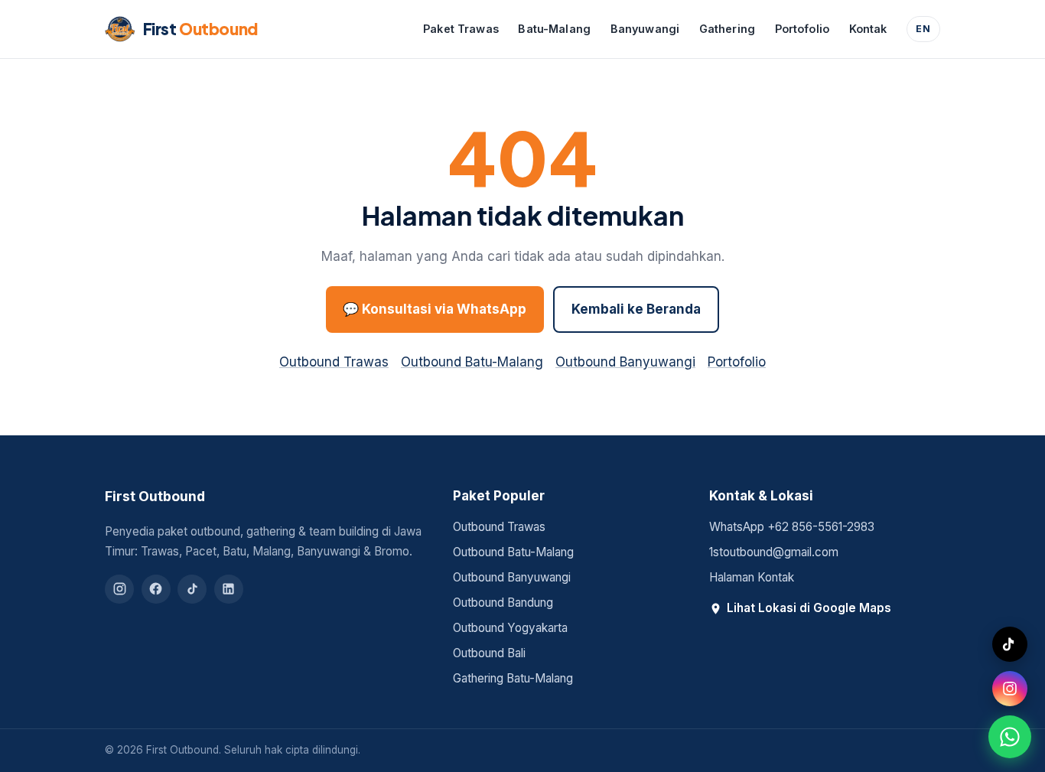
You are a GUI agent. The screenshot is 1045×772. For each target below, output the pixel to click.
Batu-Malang (554, 28)
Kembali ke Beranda (636, 309)
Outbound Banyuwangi (625, 362)
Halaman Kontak (751, 577)
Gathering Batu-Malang (513, 678)
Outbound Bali (489, 653)
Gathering (727, 28)
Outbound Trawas (334, 362)
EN (923, 28)
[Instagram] (119, 589)
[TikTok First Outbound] (1009, 644)
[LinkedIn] (228, 589)
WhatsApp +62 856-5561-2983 (791, 527)
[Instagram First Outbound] (1009, 688)
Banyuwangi (644, 28)
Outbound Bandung (503, 602)
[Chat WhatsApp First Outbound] (1009, 736)
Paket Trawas (461, 28)
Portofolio (802, 28)
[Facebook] (156, 589)
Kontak (868, 28)
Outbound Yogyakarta (510, 628)
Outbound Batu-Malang (472, 362)
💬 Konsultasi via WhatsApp (434, 309)
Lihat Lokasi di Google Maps (809, 608)
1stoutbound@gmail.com (773, 552)
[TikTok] (192, 589)
